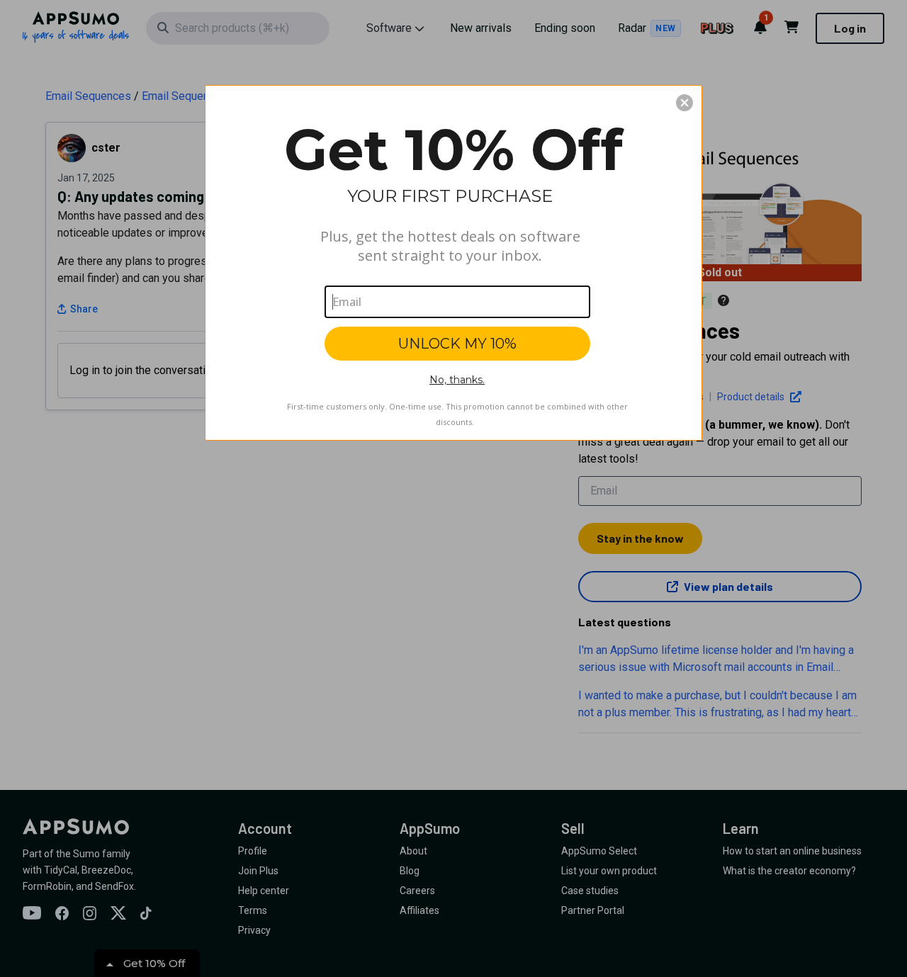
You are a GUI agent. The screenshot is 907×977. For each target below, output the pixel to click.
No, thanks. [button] (457, 379)
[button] (684, 102)
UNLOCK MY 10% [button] (457, 343)
